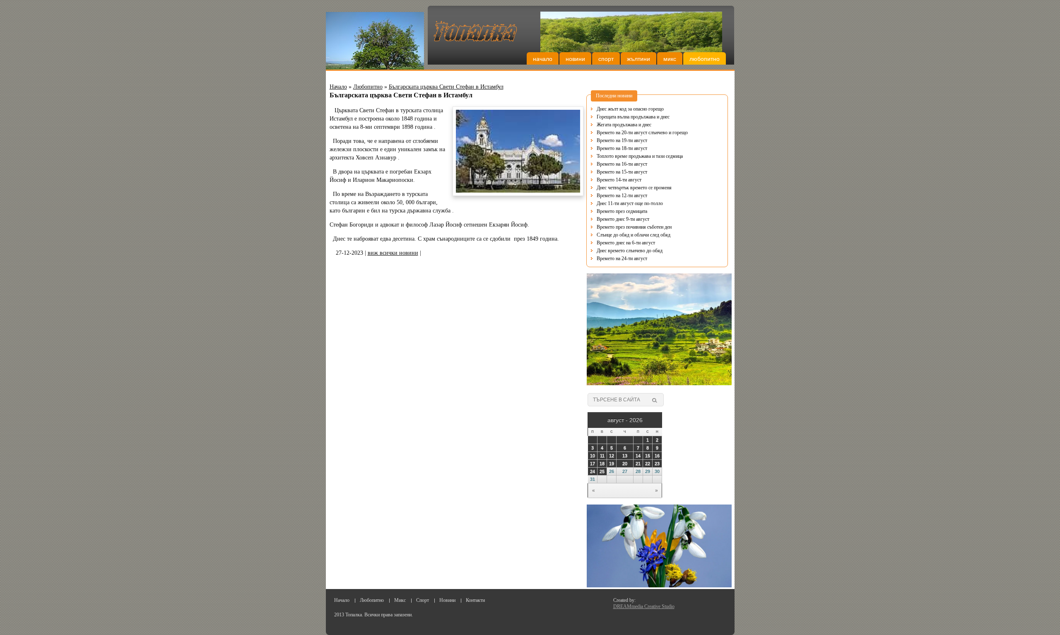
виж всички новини (393, 253)
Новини (575, 59)
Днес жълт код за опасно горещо (630, 109)
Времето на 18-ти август (622, 148)
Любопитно (704, 59)
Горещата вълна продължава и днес (633, 117)
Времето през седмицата (622, 211)
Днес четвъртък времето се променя (634, 188)
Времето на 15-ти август (622, 172)
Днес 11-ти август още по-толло (630, 203)
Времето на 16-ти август (622, 164)
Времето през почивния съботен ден (634, 227)
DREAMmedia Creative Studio (644, 606)
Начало (542, 59)
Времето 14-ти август (619, 180)
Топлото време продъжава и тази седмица (640, 156)
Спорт (606, 59)
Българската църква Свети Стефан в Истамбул (446, 87)
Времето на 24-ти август (622, 258)
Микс (669, 59)
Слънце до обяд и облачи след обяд (633, 235)
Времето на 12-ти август (622, 195)
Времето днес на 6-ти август (626, 243)
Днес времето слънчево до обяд (629, 251)
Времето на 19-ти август (622, 140)
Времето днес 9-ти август (623, 219)
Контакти (475, 600)
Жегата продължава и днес (624, 125)
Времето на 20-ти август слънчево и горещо (642, 132)
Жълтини (638, 59)
